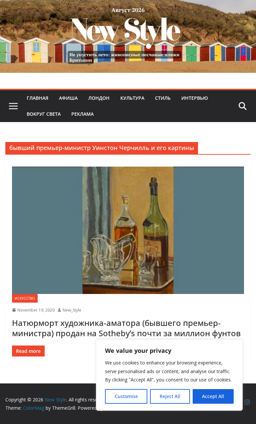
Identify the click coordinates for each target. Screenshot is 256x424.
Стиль (163, 98)
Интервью (194, 98)
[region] (169, 375)
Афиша (68, 98)
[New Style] (128, 7)
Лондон (99, 98)
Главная (37, 98)
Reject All (170, 396)
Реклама (82, 114)
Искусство (25, 298)
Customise (126, 396)
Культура (132, 98)
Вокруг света (44, 114)
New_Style (72, 310)
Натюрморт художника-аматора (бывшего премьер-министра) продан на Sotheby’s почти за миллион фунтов (126, 328)
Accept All (213, 396)
